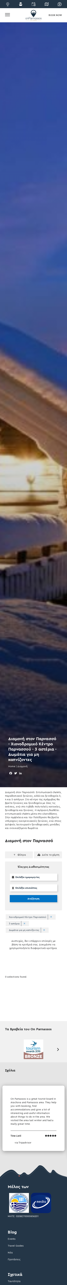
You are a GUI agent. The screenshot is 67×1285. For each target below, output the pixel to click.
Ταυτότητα (14, 1281)
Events (11, 1238)
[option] (33, 1049)
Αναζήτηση (33, 898)
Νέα (10, 1252)
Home (11, 766)
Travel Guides (16, 1245)
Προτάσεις (14, 1259)
